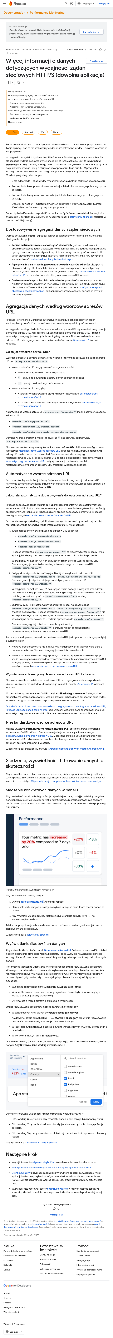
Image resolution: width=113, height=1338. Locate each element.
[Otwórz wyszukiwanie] (66, 3)
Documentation (14, 13)
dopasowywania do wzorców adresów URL (29, 735)
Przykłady (8, 1260)
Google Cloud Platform (14, 1307)
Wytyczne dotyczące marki (89, 1269)
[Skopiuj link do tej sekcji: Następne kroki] (41, 1154)
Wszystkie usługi (11, 1312)
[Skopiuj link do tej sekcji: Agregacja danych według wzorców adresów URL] (17, 312)
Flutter (56, 132)
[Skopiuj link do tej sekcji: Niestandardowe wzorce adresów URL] (76, 722)
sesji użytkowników (57, 1188)
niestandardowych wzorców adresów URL (49, 515)
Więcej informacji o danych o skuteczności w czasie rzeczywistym (66, 781)
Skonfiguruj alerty (21, 1172)
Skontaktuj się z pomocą (88, 1251)
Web (43, 132)
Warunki (7, 1324)
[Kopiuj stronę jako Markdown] (18, 82)
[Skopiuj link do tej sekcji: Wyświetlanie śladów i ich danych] (68, 944)
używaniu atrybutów (43, 1162)
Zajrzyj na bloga (47, 1254)
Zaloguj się (104, 3)
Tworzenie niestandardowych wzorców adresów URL (76, 748)
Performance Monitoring (47, 13)
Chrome (7, 1298)
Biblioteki (8, 1265)
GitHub (7, 1269)
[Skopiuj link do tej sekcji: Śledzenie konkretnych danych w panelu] (81, 790)
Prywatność (19, 1324)
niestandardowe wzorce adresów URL (39, 450)
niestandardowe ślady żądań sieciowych (51, 259)
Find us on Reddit (48, 1259)
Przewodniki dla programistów (18, 1251)
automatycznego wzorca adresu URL (26, 461)
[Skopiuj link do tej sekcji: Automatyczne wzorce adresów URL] (73, 474)
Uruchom (14, 53)
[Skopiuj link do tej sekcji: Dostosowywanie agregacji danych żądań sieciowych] (103, 229)
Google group (83, 1260)
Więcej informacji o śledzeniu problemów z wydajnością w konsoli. (52, 1167)
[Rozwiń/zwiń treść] (25, 91)
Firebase (10, 49)
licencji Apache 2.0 (41, 1224)
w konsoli (55, 950)
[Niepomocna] (105, 49)
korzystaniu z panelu (38, 934)
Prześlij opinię (96, 61)
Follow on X (45, 1264)
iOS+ (14, 132)
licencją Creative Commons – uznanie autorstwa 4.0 (77, 1221)
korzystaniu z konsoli (81, 216)
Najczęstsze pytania (86, 1274)
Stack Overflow (84, 1255)
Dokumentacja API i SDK (15, 1255)
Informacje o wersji (85, 1265)
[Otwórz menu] (5, 3)
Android (29, 132)
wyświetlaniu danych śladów (42, 1142)
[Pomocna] (100, 49)
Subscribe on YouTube (50, 1269)
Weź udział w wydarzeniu (52, 1273)
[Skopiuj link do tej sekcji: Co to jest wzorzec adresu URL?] (53, 352)
